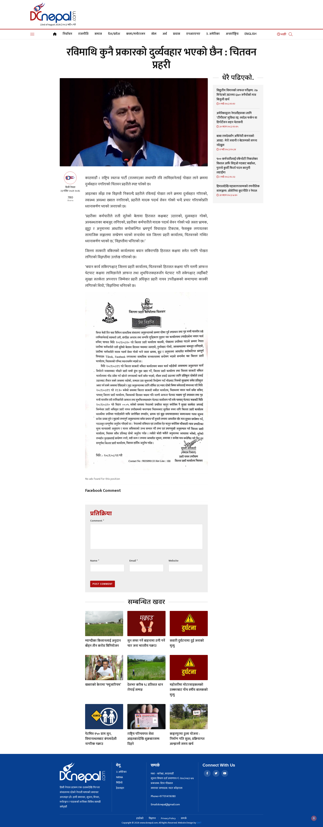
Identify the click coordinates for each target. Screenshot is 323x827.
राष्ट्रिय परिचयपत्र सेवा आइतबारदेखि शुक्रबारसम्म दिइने (143, 739)
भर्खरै (283, 34)
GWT (199, 823)
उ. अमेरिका (213, 33)
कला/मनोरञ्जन (135, 33)
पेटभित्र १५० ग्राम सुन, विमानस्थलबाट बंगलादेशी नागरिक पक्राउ (101, 739)
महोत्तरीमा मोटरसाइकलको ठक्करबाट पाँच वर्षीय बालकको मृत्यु (189, 690)
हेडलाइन (120, 788)
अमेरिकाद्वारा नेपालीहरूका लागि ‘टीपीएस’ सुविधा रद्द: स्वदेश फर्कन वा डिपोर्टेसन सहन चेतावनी (237, 118)
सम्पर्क (184, 818)
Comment (97, 521)
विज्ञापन (152, 818)
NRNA (119, 777)
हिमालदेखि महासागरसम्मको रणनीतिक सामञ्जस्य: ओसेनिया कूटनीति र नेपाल (238, 188)
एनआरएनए (193, 33)
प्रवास (176, 33)
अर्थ (165, 33)
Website (173, 561)
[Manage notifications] (314, 818)
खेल (153, 33)
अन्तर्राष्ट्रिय (232, 33)
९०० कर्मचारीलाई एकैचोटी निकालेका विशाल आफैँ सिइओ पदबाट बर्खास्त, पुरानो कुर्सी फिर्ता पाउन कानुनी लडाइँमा (237, 165)
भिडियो (119, 783)
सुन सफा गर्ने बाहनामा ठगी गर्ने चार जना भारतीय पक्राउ (146, 643)
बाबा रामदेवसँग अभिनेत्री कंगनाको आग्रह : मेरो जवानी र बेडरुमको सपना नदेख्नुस (237, 141)
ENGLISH (250, 33)
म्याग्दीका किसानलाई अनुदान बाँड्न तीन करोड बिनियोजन (103, 643)
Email (133, 561)
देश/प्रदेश (114, 33)
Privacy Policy (168, 818)
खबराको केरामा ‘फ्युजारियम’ (103, 685)
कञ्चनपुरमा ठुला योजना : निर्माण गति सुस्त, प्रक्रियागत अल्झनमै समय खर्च (187, 739)
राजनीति (83, 33)
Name (94, 561)
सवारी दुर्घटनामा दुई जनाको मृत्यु (187, 643)
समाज (98, 33)
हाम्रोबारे (139, 818)
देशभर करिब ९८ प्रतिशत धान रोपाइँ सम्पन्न (145, 687)
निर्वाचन (67, 33)
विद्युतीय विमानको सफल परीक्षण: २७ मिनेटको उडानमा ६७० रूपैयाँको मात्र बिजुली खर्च (237, 95)
